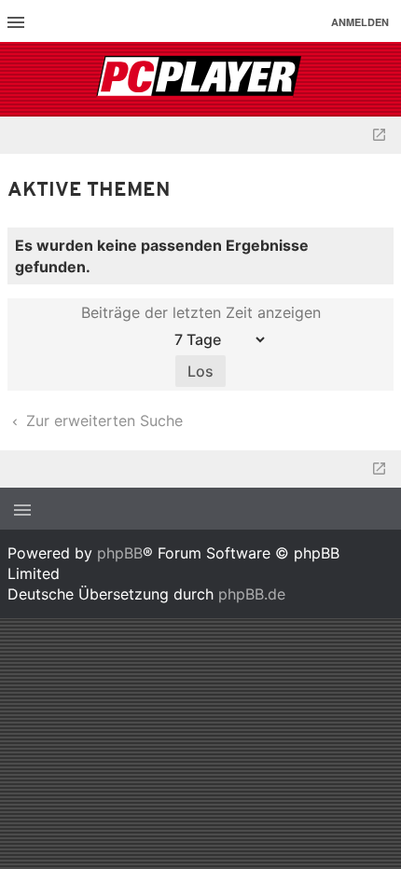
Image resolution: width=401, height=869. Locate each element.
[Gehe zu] (379, 135)
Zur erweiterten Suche (102, 420)
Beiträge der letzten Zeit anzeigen (201, 312)
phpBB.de (251, 594)
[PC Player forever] (201, 79)
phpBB (120, 553)
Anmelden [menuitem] (360, 22)
